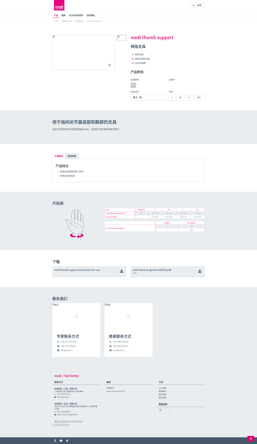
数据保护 (162, 391)
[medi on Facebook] (55, 440)
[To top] (250, 438)
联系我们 (110, 388)
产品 (56, 15)
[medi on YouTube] (61, 440)
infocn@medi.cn (63, 397)
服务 (64, 15)
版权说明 (162, 397)
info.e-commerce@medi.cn (67, 414)
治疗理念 (91, 15)
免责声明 (162, 394)
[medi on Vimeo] (67, 440)
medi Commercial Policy (116, 391)
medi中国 (162, 388)
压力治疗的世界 (76, 15)
